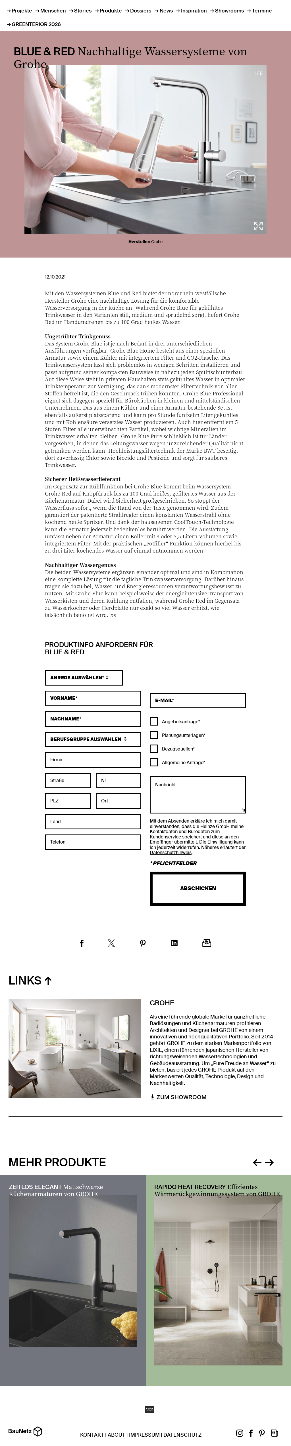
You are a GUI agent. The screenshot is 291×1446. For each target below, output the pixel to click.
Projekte (22, 10)
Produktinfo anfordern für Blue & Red (99, 648)
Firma (56, 760)
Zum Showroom (182, 1097)
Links (25, 980)
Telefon (57, 842)
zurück (257, 1161)
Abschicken (198, 888)
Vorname (63, 698)
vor (269, 1161)
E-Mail (163, 700)
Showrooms (229, 10)
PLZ (54, 801)
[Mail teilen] (207, 943)
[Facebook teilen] (81, 944)
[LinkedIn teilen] (174, 943)
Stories (83, 10)
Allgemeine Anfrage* (183, 763)
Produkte (111, 10)
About (116, 1435)
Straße (57, 780)
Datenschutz (182, 1435)
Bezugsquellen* (178, 749)
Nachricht (165, 785)
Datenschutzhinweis (171, 852)
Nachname (65, 719)
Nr (103, 780)
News (166, 10)
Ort (104, 801)
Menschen (53, 10)
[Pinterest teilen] (143, 944)
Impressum (144, 1435)
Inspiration (194, 10)
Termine (262, 10)
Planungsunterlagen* (183, 735)
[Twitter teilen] (111, 943)
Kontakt (92, 1435)
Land (55, 822)
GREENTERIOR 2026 (36, 24)
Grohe (157, 241)
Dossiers (140, 10)
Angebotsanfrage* (180, 722)
